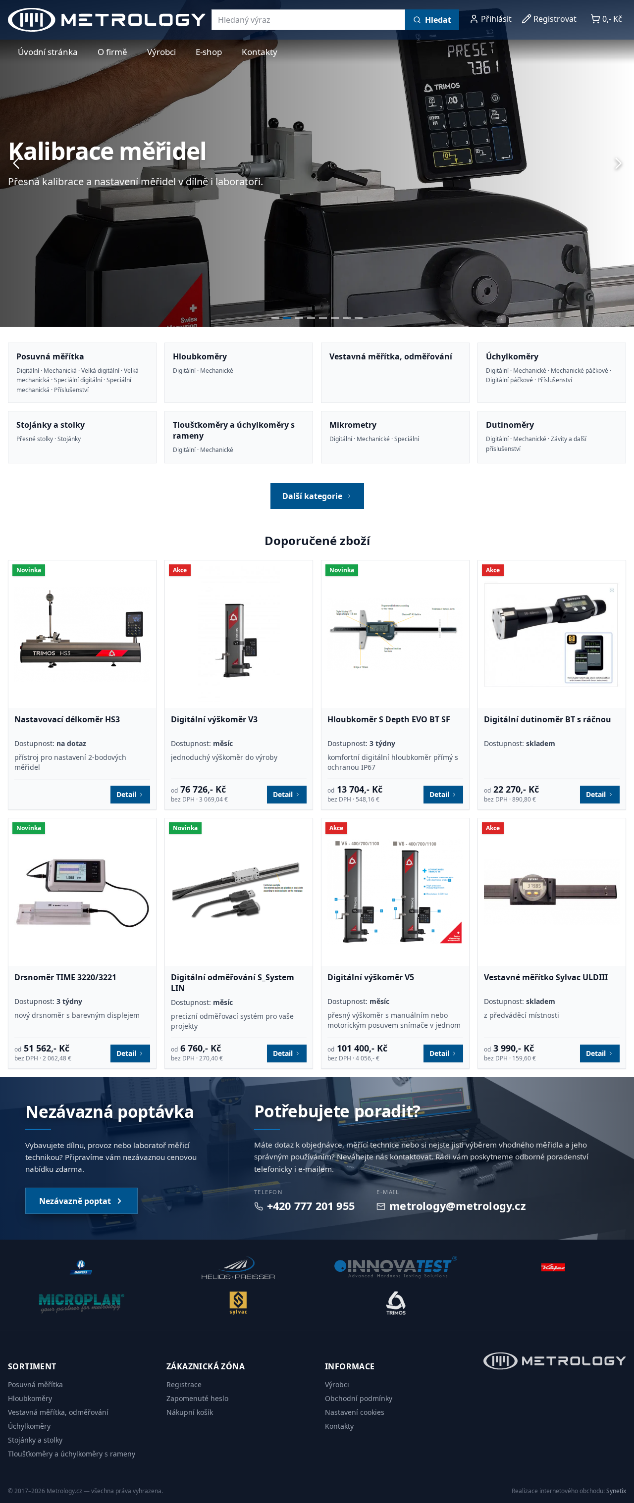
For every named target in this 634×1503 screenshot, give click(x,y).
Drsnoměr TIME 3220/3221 (65, 977)
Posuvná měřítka (35, 1384)
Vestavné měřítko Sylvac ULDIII (546, 977)
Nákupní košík (189, 1412)
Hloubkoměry (30, 1398)
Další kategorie (312, 496)
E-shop (209, 51)
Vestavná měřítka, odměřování (58, 1412)
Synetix (616, 1491)
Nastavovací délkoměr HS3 (67, 719)
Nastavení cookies (354, 1412)
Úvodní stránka (48, 51)
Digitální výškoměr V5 (370, 977)
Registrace (184, 1384)
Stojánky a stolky (35, 1440)
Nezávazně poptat (75, 1201)
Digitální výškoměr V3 (214, 719)
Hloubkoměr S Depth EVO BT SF (388, 719)
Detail (126, 794)
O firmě (112, 51)
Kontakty (259, 51)
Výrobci (161, 51)
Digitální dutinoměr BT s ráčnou (547, 719)
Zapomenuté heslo (197, 1398)
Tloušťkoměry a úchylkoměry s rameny (71, 1453)
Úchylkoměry (29, 1426)
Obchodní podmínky (358, 1398)
